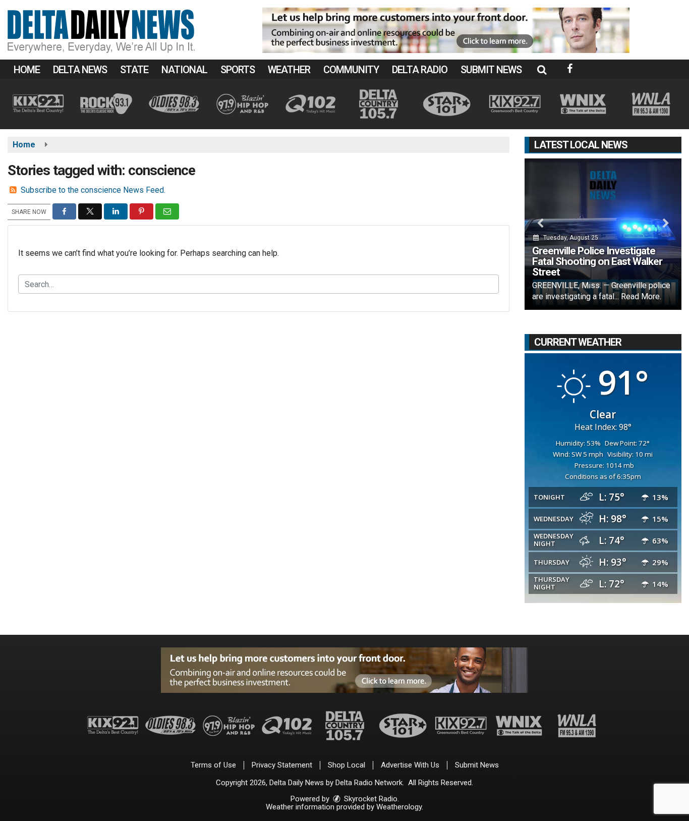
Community (351, 70)
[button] (542, 70)
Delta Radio (419, 70)
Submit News (491, 70)
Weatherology (399, 806)
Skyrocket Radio (369, 798)
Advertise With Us (410, 765)
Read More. (641, 296)
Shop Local (346, 765)
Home (27, 70)
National (184, 70)
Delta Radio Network (369, 782)
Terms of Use (213, 765)
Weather (289, 70)
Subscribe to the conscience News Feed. (93, 190)
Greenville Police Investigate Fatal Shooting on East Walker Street (597, 261)
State (134, 70)
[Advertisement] (445, 30)
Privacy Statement (282, 765)
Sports (237, 70)
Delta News (80, 70)
